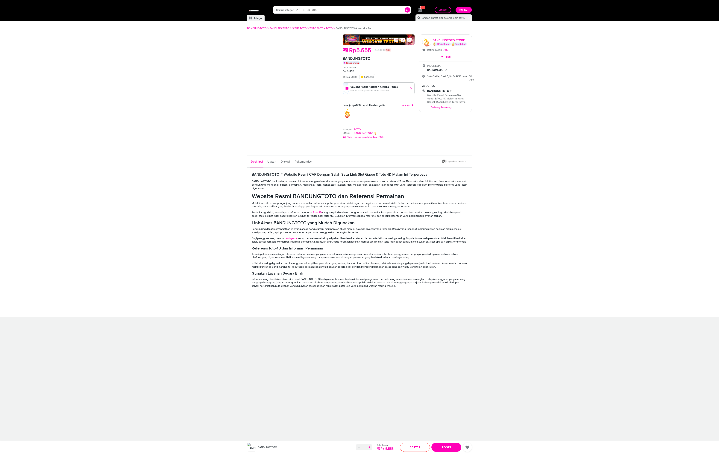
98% (445, 50)
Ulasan (271, 161)
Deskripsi (257, 161)
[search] (407, 10)
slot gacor (291, 238)
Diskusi (285, 161)
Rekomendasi (303, 161)
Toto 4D (317, 212)
